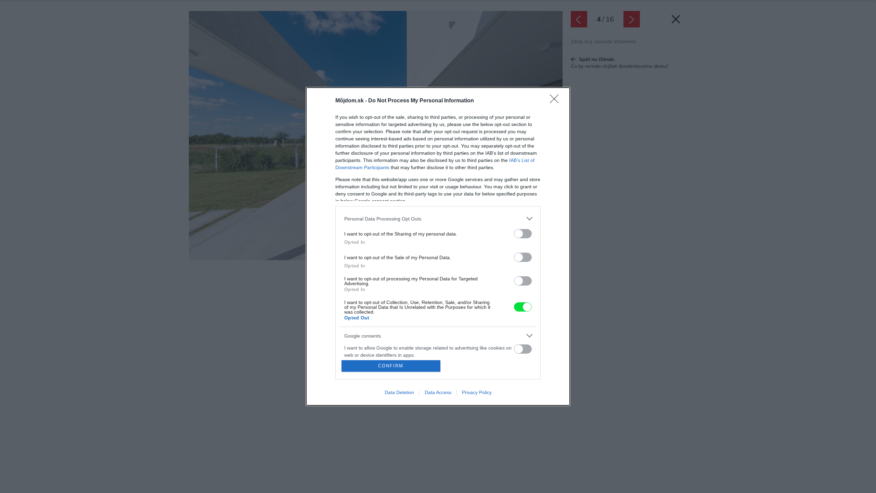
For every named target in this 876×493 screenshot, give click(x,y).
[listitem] (438, 218)
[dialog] (438, 246)
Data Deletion (399, 392)
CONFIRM (390, 365)
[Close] (556, 101)
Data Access (438, 392)
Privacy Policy (477, 392)
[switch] (523, 233)
